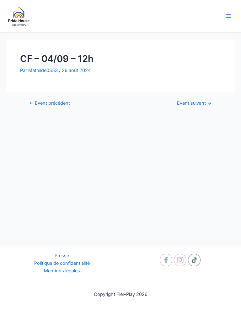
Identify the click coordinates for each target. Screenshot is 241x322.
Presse (62, 255)
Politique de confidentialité (62, 263)
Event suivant (194, 103)
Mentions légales (62, 271)
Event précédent (49, 103)
